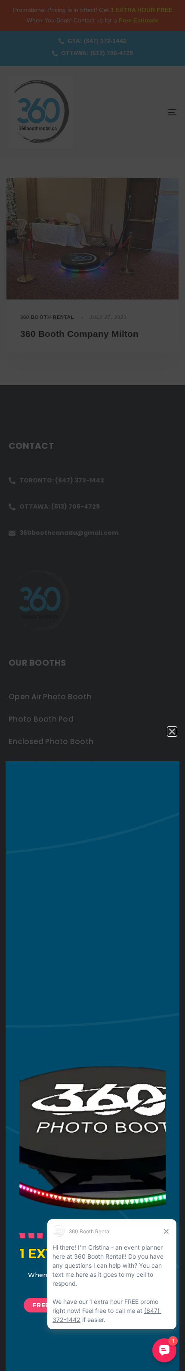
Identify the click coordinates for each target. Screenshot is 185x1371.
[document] (92, 685)
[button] (172, 731)
